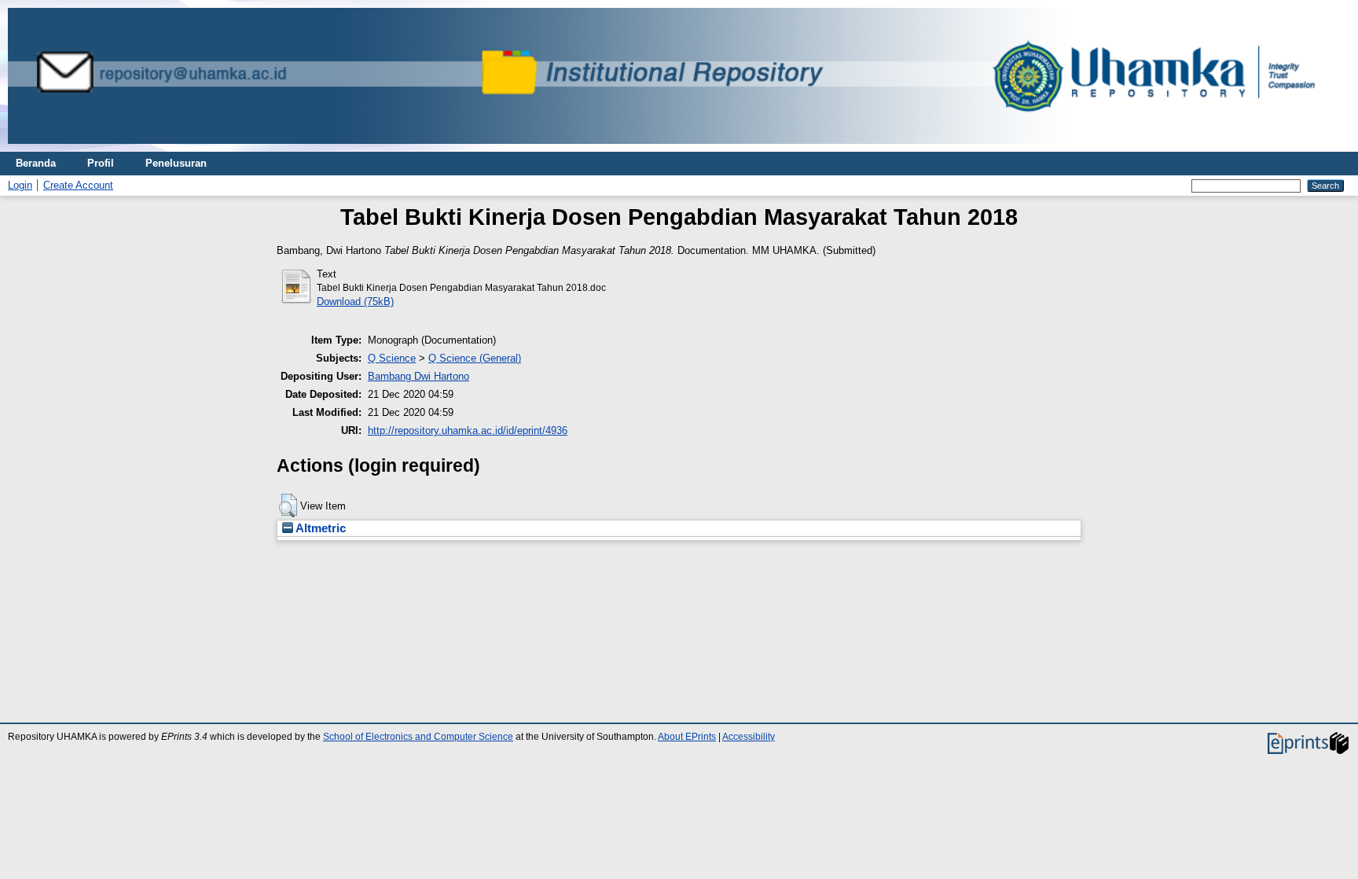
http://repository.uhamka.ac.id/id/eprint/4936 (467, 430)
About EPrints (687, 736)
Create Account (78, 185)
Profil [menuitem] (100, 163)
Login (20, 185)
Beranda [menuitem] (36, 163)
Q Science (392, 358)
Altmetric (319, 528)
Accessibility (748, 736)
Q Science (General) (474, 358)
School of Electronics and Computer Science (418, 736)
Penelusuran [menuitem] (176, 163)
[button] (288, 505)
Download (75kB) (355, 301)
